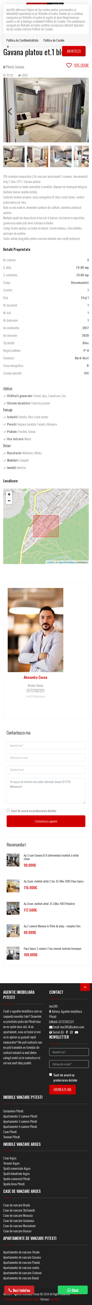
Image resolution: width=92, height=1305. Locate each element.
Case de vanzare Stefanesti (19, 1210)
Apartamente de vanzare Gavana (22, 1257)
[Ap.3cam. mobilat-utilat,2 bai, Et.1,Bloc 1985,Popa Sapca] (13, 885)
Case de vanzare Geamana (18, 1220)
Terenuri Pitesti (11, 1136)
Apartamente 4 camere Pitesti (20, 1126)
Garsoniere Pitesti (13, 1110)
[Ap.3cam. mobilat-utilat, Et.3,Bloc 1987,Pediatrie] (13, 907)
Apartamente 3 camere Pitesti (20, 1121)
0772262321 (66, 1021)
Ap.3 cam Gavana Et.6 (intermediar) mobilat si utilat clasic (51, 857)
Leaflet (50, 562)
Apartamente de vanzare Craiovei (22, 1272)
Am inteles (74, 51)
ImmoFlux (55, 1299)
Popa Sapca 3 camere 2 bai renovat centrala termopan (52, 948)
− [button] (9, 500)
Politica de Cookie (53, 40)
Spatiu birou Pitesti (14, 1183)
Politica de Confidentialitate (22, 40)
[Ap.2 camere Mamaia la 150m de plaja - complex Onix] (13, 930)
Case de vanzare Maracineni (19, 1225)
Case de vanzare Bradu (16, 1205)
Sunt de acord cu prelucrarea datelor (33, 810)
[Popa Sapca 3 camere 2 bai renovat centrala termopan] (13, 952)
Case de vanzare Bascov (17, 1230)
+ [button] (9, 494)
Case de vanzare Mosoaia (18, 1215)
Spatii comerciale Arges (16, 1168)
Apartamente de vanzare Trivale (21, 1252)
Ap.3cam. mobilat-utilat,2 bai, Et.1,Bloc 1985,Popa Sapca (53, 881)
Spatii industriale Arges (16, 1173)
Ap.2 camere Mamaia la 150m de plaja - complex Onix (52, 926)
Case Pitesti (10, 1131)
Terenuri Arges (11, 1163)
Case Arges (9, 1158)
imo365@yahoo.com (72, 1026)
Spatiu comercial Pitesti (16, 1178)
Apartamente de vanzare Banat (21, 1277)
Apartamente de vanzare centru (21, 1267)
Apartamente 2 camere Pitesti (20, 1116)
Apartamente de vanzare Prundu (21, 1262)
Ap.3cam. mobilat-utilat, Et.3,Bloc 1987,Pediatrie (49, 903)
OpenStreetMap (66, 562)
